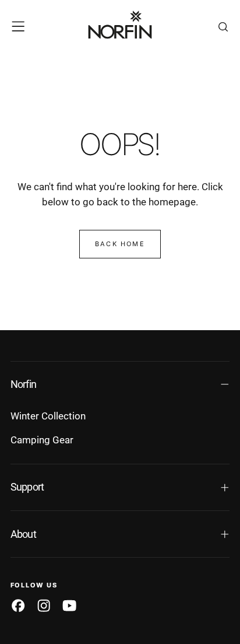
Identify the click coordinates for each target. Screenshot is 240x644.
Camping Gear (41, 440)
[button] (18, 26)
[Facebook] (18, 605)
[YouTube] (69, 605)
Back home (120, 244)
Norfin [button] (23, 384)
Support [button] (27, 487)
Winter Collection (48, 416)
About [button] (23, 534)
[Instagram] (43, 605)
